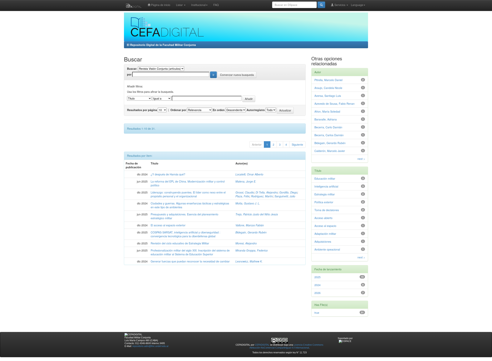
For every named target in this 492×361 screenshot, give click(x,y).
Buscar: (132, 69)
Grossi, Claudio (244, 192)
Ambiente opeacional (327, 249)
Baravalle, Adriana (325, 119)
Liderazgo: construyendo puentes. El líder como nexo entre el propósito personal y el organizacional (188, 194)
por (129, 74)
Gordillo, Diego (288, 192)
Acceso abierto (323, 218)
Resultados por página (142, 110)
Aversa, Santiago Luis (327, 96)
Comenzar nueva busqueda (237, 75)
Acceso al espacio (325, 226)
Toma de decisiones (326, 210)
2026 (317, 293)
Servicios (340, 5)
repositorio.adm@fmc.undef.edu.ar (150, 346)
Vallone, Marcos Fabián (249, 225)
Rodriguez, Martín (262, 196)
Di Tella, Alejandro (267, 192)
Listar (180, 5)
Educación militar (324, 178)
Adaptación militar (325, 234)
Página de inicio (160, 5)
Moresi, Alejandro (246, 243)
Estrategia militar (324, 194)
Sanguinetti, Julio (284, 196)
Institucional (198, 5)
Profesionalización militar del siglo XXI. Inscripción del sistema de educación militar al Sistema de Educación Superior (190, 252)
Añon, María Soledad (327, 111)
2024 (317, 285)
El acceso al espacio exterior (168, 225)
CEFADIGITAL (262, 345)
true (316, 313)
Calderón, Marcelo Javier (329, 151)
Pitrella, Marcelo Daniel (328, 80)
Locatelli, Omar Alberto (249, 174)
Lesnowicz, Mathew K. (249, 261)
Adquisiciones (322, 241)
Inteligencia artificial (326, 186)
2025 (317, 277)
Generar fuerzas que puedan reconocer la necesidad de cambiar (190, 261)
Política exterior (323, 202)
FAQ (216, 5)
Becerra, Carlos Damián (329, 135)
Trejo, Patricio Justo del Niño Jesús (256, 214)
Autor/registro (256, 110)
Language (357, 5)
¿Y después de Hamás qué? (168, 174)
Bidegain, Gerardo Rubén (251, 232)
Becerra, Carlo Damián (328, 127)
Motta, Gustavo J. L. (247, 203)
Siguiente (297, 144)
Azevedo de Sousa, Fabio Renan (334, 103)
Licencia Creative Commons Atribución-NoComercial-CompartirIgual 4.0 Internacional (286, 346)
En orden (219, 110)
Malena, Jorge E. (245, 181)
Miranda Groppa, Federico (251, 250)
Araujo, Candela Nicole (328, 88)
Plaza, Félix (242, 196)
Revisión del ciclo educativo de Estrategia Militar (180, 243)
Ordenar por (178, 110)
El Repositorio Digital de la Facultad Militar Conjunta (161, 45)
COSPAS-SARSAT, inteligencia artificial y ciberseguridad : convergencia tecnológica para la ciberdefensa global (185, 234)
